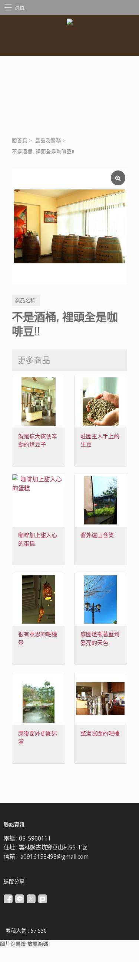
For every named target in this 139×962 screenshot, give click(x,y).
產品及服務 (48, 140)
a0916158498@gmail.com (54, 857)
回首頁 (19, 140)
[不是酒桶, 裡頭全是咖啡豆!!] (69, 226)
